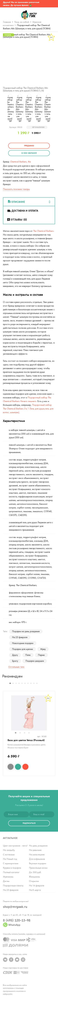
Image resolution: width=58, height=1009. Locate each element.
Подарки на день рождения (26, 631)
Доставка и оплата (24, 210)
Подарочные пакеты (13, 885)
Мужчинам (8, 876)
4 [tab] (30, 733)
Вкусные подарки (37, 863)
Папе (27, 655)
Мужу (43, 649)
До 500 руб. (35, 872)
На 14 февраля (36, 885)
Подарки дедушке (34, 660)
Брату (15, 660)
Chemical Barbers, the (20, 161)
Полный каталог (11, 872)
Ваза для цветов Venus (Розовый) (26, 740)
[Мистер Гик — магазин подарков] (29, 15)
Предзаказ (29, 146)
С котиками (9, 854)
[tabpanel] (29, 713)
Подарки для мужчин (22, 649)
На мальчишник (37, 854)
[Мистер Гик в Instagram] (23, 959)
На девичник (35, 850)
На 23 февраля (19, 637)
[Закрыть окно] (53, 4)
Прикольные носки (38, 867)
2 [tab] (21, 733)
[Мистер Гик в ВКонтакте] (5, 959)
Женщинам (34, 876)
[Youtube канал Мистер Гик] (17, 959)
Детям (6, 881)
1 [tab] (17, 733)
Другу (15, 655)
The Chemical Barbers (43, 230)
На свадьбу (9, 850)
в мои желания (29, 153)
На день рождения (38, 845)
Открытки (34, 881)
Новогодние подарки (22, 643)
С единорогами (10, 863)
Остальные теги (16, 666)
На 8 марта (35, 890)
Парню (41, 655)
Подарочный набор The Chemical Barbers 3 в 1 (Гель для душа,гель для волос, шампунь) (28, 408)
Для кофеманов (37, 858)
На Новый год (10, 858)
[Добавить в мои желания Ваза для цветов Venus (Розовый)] (18, 767)
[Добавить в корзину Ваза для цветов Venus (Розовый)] (25, 767)
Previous (3, 108)
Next (54, 108)
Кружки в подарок (12, 867)
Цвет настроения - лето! (15, 845)
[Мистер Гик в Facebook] (11, 959)
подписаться (29, 823)
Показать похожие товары (16, 189)
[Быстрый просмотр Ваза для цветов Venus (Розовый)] (11, 767)
